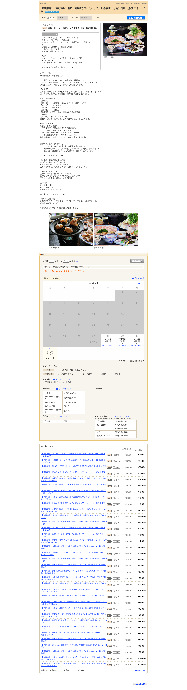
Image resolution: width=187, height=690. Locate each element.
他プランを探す (108, 345)
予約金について (62, 416)
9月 (139, 283)
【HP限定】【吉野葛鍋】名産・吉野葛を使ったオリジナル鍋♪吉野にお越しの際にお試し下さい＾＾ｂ (73, 492)
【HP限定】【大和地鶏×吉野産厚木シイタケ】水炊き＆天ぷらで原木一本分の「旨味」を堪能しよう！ (73, 572)
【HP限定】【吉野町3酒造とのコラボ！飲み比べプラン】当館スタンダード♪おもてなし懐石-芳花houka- (74, 479)
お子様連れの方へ (65, 389)
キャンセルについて (122, 416)
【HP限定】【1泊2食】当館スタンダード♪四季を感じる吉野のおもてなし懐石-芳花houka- (73, 467)
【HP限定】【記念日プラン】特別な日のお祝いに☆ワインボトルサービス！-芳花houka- (73, 473)
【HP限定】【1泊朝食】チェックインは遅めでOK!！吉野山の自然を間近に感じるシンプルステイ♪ (73, 455)
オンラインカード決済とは (65, 379)
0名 (77, 261)
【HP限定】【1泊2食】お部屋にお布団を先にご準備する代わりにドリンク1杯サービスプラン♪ (73, 498)
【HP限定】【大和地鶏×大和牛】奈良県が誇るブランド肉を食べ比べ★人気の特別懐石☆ (73, 547)
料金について (139, 278)
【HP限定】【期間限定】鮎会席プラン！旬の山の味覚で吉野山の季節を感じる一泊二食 (74, 523)
